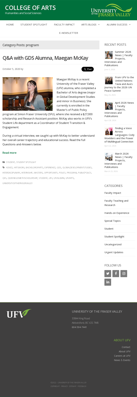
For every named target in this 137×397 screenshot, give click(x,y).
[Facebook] (115, 273)
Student (10, 162)
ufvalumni (59, 178)
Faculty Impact (64, 24)
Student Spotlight (34, 24)
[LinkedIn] (107, 282)
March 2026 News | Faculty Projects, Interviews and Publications (118, 160)
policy (62, 172)
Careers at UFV (122, 355)
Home (10, 24)
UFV (50, 178)
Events (126, 360)
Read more (10, 153)
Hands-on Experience (116, 212)
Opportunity (51, 172)
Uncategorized (112, 244)
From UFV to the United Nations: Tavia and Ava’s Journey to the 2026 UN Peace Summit (119, 84)
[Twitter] (107, 273)
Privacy (64, 386)
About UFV (124, 351)
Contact (126, 347)
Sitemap (72, 386)
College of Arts (30, 7)
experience (49, 167)
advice (9, 167)
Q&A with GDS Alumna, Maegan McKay (45, 57)
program (72, 172)
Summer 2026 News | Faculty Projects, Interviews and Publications (118, 58)
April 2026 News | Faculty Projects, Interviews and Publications (119, 109)
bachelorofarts (34, 167)
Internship (27, 172)
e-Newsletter (68, 32)
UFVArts (70, 178)
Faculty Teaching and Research (116, 203)
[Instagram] (123, 273)
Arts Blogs (88, 24)
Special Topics (112, 220)
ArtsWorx (19, 167)
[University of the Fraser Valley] (111, 10)
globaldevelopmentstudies (77, 167)
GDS (59, 167)
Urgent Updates (113, 252)
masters (38, 172)
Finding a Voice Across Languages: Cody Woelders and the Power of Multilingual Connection (119, 134)
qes (5, 178)
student (43, 178)
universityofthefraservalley (18, 183)
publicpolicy (84, 172)
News (117, 360)
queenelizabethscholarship (23, 178)
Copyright (55, 386)
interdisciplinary (11, 172)
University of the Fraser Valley (97, 311)
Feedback (82, 386)
